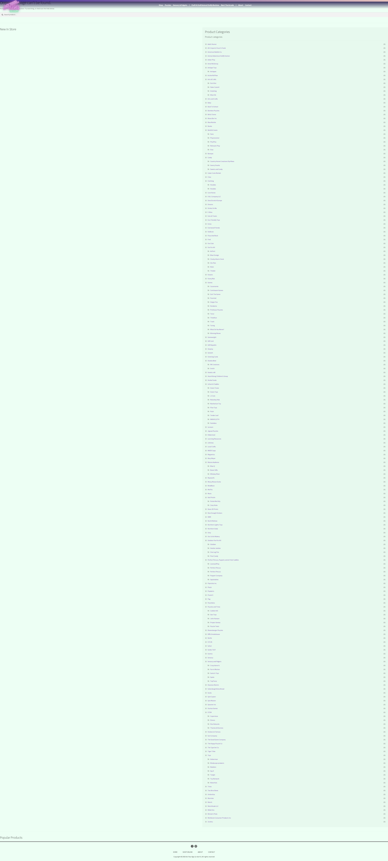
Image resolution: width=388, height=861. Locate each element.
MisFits (210, 490)
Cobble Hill (214, 611)
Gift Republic (212, 345)
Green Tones (214, 388)
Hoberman (214, 759)
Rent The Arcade (227, 5)
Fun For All (211, 247)
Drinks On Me (212, 208)
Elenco (212, 720)
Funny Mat (211, 279)
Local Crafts (212, 447)
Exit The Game (215, 294)
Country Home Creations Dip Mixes (222, 161)
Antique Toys (212, 68)
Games (210, 283)
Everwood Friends (214, 228)
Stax (211, 150)
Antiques (213, 71)
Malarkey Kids (215, 400)
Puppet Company (216, 576)
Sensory (210, 658)
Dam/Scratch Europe (215, 200)
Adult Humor (212, 44)
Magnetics (211, 454)
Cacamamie (214, 286)
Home (175, 852)
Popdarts (211, 591)
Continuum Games (216, 290)
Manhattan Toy (215, 404)
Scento (210, 654)
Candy (210, 157)
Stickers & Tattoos (214, 732)
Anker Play (211, 60)
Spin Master (212, 701)
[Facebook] (192, 846)
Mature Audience (213, 462)
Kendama (213, 306)
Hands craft (211, 372)
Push (212, 411)
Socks (210, 693)
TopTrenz (213, 681)
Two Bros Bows (213, 790)
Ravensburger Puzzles (215, 630)
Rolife (210, 638)
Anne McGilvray (213, 64)
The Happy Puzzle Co (215, 744)
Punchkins (211, 603)
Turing (212, 325)
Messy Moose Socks (214, 482)
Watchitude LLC (213, 806)
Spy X (212, 771)
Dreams (210, 204)
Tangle (212, 775)
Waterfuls (213, 783)
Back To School (213, 107)
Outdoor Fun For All (214, 540)
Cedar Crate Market (214, 173)
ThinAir (212, 271)
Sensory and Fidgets (214, 661)
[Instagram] (196, 846)
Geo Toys (213, 615)
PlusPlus (213, 142)
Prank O (210, 595)
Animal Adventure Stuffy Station (219, 56)
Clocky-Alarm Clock (217, 259)
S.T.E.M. (210, 642)
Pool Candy (214, 556)
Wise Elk (213, 95)
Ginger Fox (214, 302)
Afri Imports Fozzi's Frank (217, 48)
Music (209, 493)
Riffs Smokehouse (214, 634)
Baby (209, 103)
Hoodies (213, 185)
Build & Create (212, 130)
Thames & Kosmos (216, 728)
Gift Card (211, 341)
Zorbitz (210, 822)
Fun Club (211, 243)
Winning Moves (215, 333)
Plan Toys (213, 408)
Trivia (209, 786)
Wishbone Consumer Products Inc (219, 818)
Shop (161, 5)
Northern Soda (213, 529)
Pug (209, 599)
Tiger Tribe (211, 751)
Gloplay (210, 349)
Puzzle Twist (214, 626)
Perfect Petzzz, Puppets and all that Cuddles (223, 560)
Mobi (212, 267)
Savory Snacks (215, 165)
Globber (213, 544)
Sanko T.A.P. (212, 650)
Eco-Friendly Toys (214, 220)
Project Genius (215, 622)
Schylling (213, 91)
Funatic (210, 275)
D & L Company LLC (214, 196)
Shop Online (188, 852)
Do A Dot (213, 83)
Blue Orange (214, 255)
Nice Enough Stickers (215, 513)
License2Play (214, 564)
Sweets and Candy (216, 169)
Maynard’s (211, 478)
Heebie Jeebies (215, 548)
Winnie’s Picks (212, 814)
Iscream (210, 427)
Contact (248, 5)
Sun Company (212, 736)
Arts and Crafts (213, 99)
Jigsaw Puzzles (213, 431)
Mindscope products (217, 763)
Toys (209, 755)
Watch (210, 802)
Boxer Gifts (214, 470)
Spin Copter (212, 697)
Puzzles (168, 5)
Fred (209, 239)
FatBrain (211, 232)
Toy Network (214, 779)
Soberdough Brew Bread (216, 689)
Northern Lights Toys (215, 525)
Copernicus (214, 716)
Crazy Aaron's (215, 665)
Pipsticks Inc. (212, 583)
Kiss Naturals (214, 724)
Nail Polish (211, 497)
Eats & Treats (212, 216)
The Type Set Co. (213, 747)
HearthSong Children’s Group (218, 376)
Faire (212, 134)
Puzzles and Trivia (214, 607)
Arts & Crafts (212, 79)
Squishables (214, 579)
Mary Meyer (211, 458)
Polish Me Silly (215, 501)
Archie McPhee (213, 75)
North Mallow (212, 521)
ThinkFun (213, 318)
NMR (209, 517)
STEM (210, 712)
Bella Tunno (212, 114)
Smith (212, 368)
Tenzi (212, 314)
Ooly (209, 533)
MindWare (211, 486)
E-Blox (210, 212)
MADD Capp (212, 451)
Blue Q (212, 466)
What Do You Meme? (217, 329)
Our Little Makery (214, 536)
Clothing (211, 181)
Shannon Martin (213, 685)
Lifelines (211, 443)
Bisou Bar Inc (212, 118)
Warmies (211, 798)
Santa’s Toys (214, 673)
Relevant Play (215, 146)
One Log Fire (214, 552)
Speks (212, 677)
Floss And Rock (213, 236)
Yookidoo (213, 423)
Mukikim (213, 767)
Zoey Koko (214, 505)
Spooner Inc (212, 705)
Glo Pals (213, 263)
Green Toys (214, 392)
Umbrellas (211, 794)
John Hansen (214, 618)
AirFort (212, 251)
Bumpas (210, 154)
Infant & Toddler (213, 384)
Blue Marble (212, 122)
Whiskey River (215, 474)
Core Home (211, 193)
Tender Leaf (214, 415)
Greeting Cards (213, 357)
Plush (210, 587)
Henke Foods (212, 380)
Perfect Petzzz (215, 568)
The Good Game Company (217, 740)
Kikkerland (211, 435)
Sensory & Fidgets (180, 5)
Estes (209, 224)
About (240, 5)
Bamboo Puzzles (213, 111)
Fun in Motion (215, 669)
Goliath (210, 353)
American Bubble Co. (215, 52)
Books (210, 126)
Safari (210, 646)
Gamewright (212, 337)
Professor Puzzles (216, 310)
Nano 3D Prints (213, 509)
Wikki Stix (211, 810)
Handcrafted (212, 361)
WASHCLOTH (214, 419)
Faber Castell (214, 87)
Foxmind (213, 298)
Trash (212, 322)
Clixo (209, 177)
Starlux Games (213, 708)
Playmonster (214, 138)
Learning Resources (214, 439)
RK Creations (214, 364)
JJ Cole (212, 396)
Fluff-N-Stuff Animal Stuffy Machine (205, 5)
